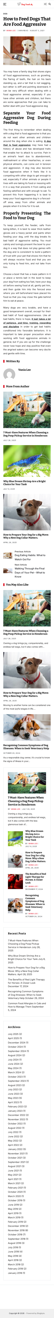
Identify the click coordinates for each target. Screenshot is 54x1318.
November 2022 (16, 1119)
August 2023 (14, 1085)
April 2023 (13, 1102)
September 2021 (16, 1162)
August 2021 (14, 1166)
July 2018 (13, 1247)
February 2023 (15, 1106)
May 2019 (13, 1209)
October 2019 (15, 1200)
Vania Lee (11, 30)
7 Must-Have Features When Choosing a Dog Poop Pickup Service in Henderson (25, 434)
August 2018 (14, 1243)
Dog (5, 14)
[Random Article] (45, 4)
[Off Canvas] (4, 4)
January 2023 (15, 1110)
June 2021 (13, 1170)
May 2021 (13, 1174)
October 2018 (15, 1234)
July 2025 (13, 1034)
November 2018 (16, 1230)
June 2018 (13, 1251)
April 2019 (13, 1213)
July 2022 (13, 1132)
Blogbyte (41, 1313)
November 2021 (16, 1153)
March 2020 (14, 1196)
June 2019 (13, 1204)
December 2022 (16, 1115)
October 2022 (15, 1123)
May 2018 (13, 1256)
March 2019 (14, 1217)
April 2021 (13, 1179)
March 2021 (14, 1183)
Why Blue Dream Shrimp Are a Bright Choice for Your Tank (24, 483)
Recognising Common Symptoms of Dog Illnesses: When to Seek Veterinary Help (26, 747)
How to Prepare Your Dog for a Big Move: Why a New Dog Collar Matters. (26, 536)
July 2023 (13, 1089)
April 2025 (13, 1038)
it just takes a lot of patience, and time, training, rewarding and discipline (27, 323)
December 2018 (16, 1226)
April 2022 (13, 1145)
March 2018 (14, 1264)
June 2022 (13, 1136)
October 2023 (15, 1076)
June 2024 (14, 1063)
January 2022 (15, 1149)
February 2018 (15, 1268)
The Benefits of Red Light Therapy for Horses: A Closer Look (35, 878)
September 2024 (17, 1051)
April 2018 (13, 1260)
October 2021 (15, 1157)
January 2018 (15, 1273)
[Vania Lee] (9, 374)
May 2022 (13, 1140)
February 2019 (15, 1221)
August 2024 (15, 1055)
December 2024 (16, 1042)
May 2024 (13, 1068)
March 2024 (14, 1072)
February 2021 (15, 1187)
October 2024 (15, 1046)
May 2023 (13, 1098)
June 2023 (13, 1093)
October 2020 (15, 1191)
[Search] (50, 4)
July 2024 (13, 1059)
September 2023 (17, 1080)
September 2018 (16, 1238)
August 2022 (14, 1128)
